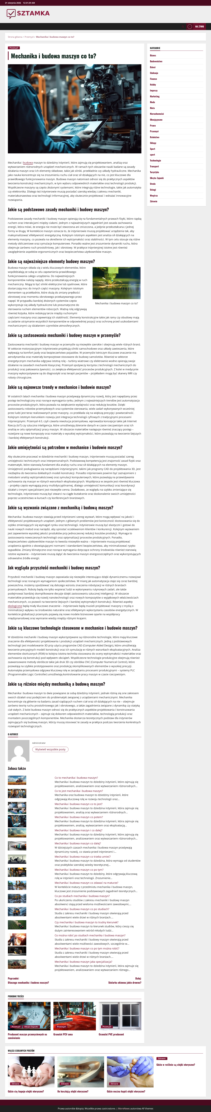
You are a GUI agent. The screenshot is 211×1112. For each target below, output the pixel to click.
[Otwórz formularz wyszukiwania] (183, 26)
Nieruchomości (157, 113)
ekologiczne (15, 606)
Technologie (155, 160)
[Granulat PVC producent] (120, 1016)
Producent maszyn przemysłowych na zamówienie (27, 1036)
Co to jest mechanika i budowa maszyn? (79, 791)
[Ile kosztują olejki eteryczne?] (80, 1072)
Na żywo (199, 26)
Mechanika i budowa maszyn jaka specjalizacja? (83, 961)
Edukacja (154, 73)
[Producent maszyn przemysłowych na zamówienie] (29, 1016)
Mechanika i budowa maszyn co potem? (79, 817)
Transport (154, 166)
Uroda (152, 183)
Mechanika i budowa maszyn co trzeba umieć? (83, 856)
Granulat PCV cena (63, 1034)
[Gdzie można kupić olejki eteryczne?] (130, 1072)
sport (152, 154)
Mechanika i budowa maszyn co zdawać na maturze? (86, 882)
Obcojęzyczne (156, 119)
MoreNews (124, 1108)
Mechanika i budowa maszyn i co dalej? (78, 830)
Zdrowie (153, 201)
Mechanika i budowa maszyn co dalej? (78, 843)
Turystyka (154, 172)
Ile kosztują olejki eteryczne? (72, 1091)
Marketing (154, 96)
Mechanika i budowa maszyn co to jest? (78, 804)
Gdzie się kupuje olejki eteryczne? (26, 1091)
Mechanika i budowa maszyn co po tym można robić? (87, 948)
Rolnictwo (154, 137)
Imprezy (153, 90)
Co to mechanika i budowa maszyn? (76, 777)
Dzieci (152, 67)
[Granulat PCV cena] (74, 1016)
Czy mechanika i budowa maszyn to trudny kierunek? (86, 922)
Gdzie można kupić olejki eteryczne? (126, 1091)
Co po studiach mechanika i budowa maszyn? (82, 896)
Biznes (153, 55)
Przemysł (14, 48)
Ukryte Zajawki (31, 1026)
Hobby (153, 84)
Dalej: (124, 980)
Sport (152, 148)
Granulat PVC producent (111, 1034)
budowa (28, 162)
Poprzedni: (28, 980)
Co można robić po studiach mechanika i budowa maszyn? (90, 935)
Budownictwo (156, 61)
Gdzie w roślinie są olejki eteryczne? (175, 1064)
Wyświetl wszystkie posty (50, 749)
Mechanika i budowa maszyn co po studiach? (82, 909)
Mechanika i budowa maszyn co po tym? (79, 869)
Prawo (153, 125)
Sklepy (153, 143)
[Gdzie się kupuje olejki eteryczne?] (31, 1072)
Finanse (153, 78)
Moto (152, 108)
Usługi (153, 189)
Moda (152, 102)
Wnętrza (154, 195)
